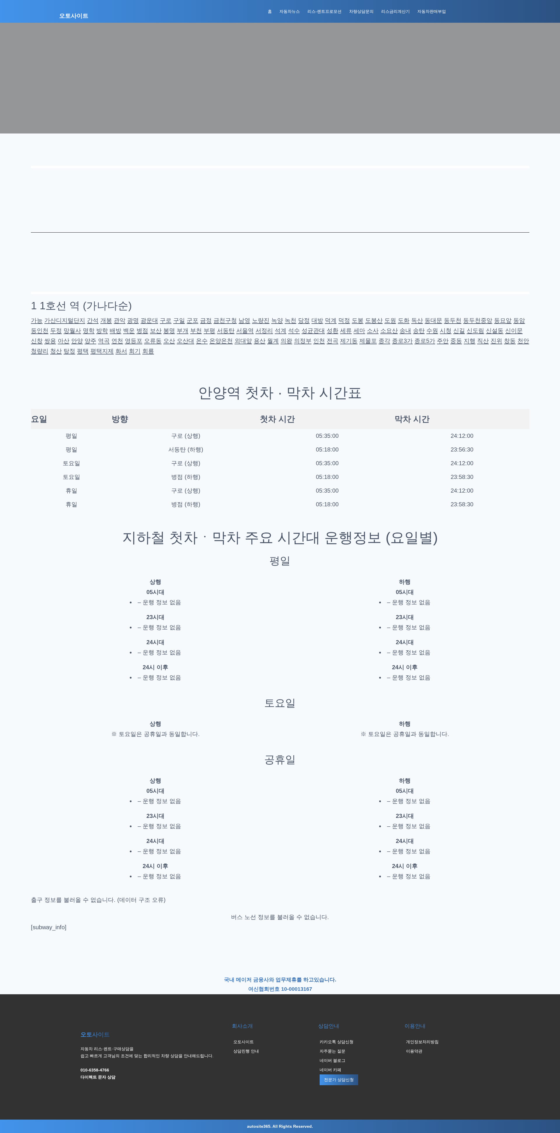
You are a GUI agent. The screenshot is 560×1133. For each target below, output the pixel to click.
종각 (384, 341)
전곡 (332, 341)
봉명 (169, 330)
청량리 (39, 351)
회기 (135, 351)
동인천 (39, 330)
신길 (459, 330)
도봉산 (374, 320)
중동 (456, 341)
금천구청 (225, 320)
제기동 (349, 341)
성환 (332, 330)
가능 (37, 320)
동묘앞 (503, 320)
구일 (179, 320)
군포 (192, 320)
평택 (83, 351)
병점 (142, 330)
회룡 (148, 351)
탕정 (69, 351)
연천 (117, 341)
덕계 (331, 320)
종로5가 (424, 341)
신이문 (514, 330)
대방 (317, 320)
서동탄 (226, 330)
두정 (56, 330)
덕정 (344, 320)
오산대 (185, 341)
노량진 (261, 320)
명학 (88, 330)
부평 (209, 330)
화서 (121, 351)
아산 (63, 341)
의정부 (303, 341)
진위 (496, 341)
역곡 (104, 341)
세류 (346, 330)
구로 (166, 320)
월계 (273, 341)
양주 (90, 341)
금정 (206, 320)
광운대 (149, 320)
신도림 (475, 330)
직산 (483, 341)
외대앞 (243, 341)
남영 (244, 320)
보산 (156, 330)
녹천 (290, 320)
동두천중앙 (477, 320)
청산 (56, 351)
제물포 (368, 341)
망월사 (72, 330)
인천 (319, 341)
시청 (446, 330)
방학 (102, 330)
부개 (182, 330)
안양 (77, 341)
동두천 (452, 320)
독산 (417, 320)
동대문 (433, 320)
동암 (519, 320)
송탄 (419, 330)
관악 (119, 320)
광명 (133, 320)
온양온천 (221, 341)
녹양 (277, 320)
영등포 (133, 341)
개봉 (106, 320)
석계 (280, 330)
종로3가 (402, 341)
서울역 (245, 330)
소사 (373, 330)
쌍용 (50, 341)
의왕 (286, 341)
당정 (304, 320)
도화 (404, 320)
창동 (510, 341)
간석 (93, 320)
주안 (443, 341)
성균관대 (313, 330)
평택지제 (102, 351)
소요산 (389, 330)
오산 (169, 341)
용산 (259, 341)
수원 (432, 330)
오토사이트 (73, 16)
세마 (359, 330)
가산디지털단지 (64, 320)
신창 (37, 341)
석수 (294, 330)
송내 (405, 330)
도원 (390, 320)
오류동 (153, 341)
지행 (469, 341)
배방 (115, 330)
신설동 (494, 330)
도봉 (357, 320)
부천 (196, 330)
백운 (129, 330)
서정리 (264, 330)
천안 (523, 341)
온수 (202, 341)
